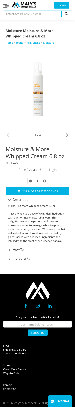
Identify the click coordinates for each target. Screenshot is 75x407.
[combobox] (31, 14)
